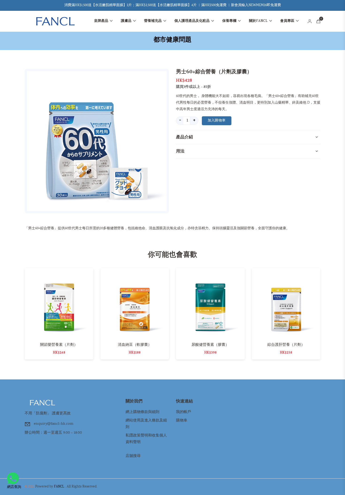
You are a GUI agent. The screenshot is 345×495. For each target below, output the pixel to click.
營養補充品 (153, 21)
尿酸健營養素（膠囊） (210, 344)
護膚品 (126, 21)
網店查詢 (14, 487)
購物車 (181, 420)
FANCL (59, 486)
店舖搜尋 (133, 456)
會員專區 (287, 21)
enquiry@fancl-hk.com (53, 424)
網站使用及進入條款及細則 (146, 424)
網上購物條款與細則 (142, 412)
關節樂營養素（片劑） (59, 344)
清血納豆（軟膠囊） (135, 344)
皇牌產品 (101, 21)
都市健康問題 (172, 39)
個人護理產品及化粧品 (192, 21)
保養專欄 (229, 21)
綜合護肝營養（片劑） (286, 344)
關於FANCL (258, 21)
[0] (318, 21)
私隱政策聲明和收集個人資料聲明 (146, 439)
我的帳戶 (183, 412)
